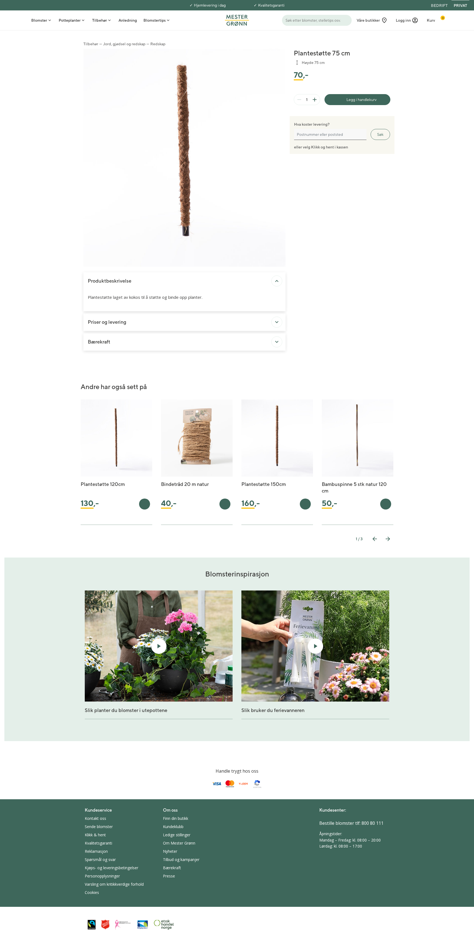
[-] (299, 99)
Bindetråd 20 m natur (185, 484)
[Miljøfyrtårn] (143, 924)
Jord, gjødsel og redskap (124, 44)
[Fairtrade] (91, 924)
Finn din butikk (175, 818)
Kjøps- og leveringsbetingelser (111, 867)
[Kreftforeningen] (123, 924)
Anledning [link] (128, 20)
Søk (380, 134)
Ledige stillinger (176, 834)
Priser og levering (107, 322)
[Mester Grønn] (237, 20)
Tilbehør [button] (99, 20)
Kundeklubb (173, 826)
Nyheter (170, 851)
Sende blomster (99, 826)
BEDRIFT (439, 5)
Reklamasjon (96, 851)
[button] (407, 20)
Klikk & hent (95, 834)
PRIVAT (460, 5)
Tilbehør (90, 44)
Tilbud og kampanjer (181, 859)
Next (387, 538)
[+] (314, 99)
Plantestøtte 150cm (263, 484)
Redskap (157, 44)
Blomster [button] (39, 20)
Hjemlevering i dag (210, 5)
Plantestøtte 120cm (103, 484)
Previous (374, 538)
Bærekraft (99, 342)
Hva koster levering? (311, 124)
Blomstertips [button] (154, 20)
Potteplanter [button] (70, 20)
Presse (169, 876)
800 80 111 (372, 823)
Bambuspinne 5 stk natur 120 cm (354, 487)
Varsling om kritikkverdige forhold (114, 884)
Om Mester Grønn (179, 843)
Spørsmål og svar (100, 859)
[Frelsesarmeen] (105, 924)
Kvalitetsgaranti (271, 5)
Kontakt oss (95, 818)
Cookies (92, 892)
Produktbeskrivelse (109, 281)
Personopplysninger (102, 876)
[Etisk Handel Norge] (164, 924)
